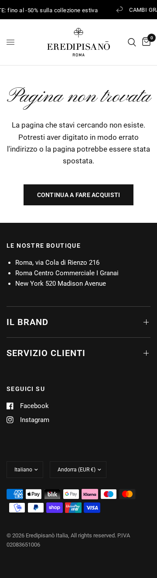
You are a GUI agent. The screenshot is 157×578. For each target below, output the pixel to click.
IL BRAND (27, 322)
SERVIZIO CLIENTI (46, 353)
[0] (144, 42)
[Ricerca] (132, 42)
